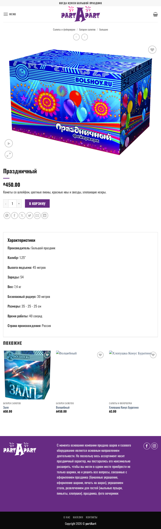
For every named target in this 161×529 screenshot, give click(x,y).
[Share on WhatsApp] (7, 215)
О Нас (67, 517)
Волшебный (63, 407)
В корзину (37, 203)
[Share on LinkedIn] (44, 215)
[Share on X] (22, 215)
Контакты (91, 517)
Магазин (78, 517)
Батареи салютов (87, 29)
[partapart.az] (80, 14)
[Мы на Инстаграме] (154, 446)
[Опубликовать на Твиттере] (29, 215)
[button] (9, 14)
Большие (103, 29)
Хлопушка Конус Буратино (124, 407)
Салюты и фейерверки (64, 29)
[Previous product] (84, 37)
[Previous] (3, 385)
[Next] (158, 385)
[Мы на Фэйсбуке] (146, 446)
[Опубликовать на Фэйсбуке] (14, 215)
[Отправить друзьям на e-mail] (37, 215)
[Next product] (76, 37)
